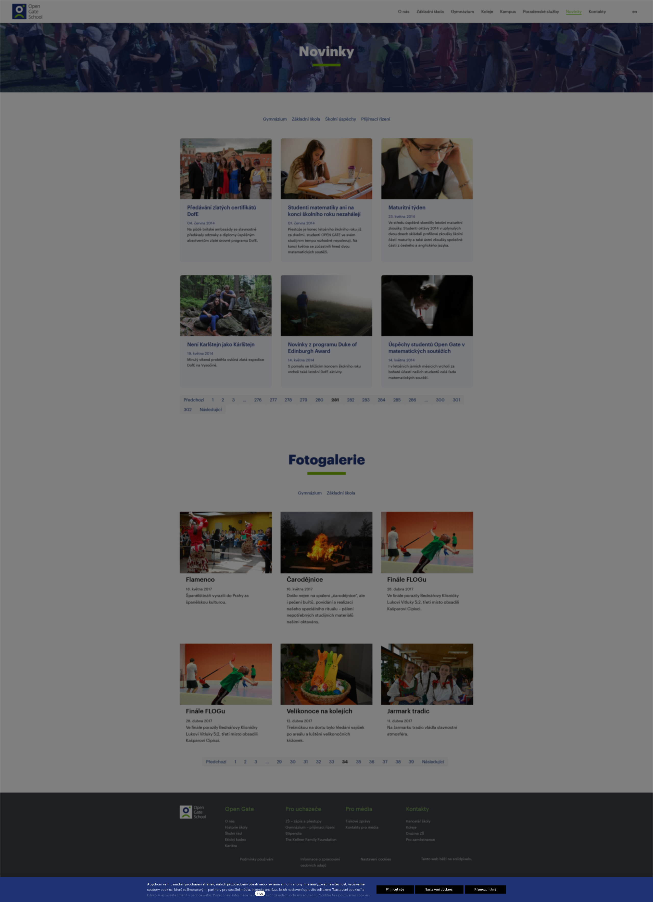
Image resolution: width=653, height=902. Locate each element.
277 (273, 399)
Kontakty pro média (362, 827)
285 (397, 399)
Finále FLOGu (406, 579)
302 (188, 409)
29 (279, 761)
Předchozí (194, 399)
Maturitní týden (406, 207)
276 (258, 399)
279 (303, 399)
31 (306, 761)
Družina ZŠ (415, 833)
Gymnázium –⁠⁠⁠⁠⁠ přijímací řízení (310, 827)
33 (331, 761)
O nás (230, 821)
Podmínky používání (256, 859)
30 (293, 761)
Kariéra (231, 845)
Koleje (411, 827)
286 (412, 399)
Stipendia (293, 833)
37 (385, 761)
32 (318, 761)
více (260, 893)
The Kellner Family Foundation (310, 839)
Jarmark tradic (408, 711)
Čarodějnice (305, 579)
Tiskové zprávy (358, 821)
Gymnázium (275, 118)
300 (440, 399)
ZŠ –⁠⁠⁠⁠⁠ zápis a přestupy (303, 821)
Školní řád (233, 833)
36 (371, 761)
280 (319, 399)
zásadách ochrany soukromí (295, 895)
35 (358, 761)
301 (456, 399)
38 (398, 761)
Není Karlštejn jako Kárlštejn (221, 344)
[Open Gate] (27, 11)
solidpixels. (462, 859)
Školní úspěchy (340, 118)
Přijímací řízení (375, 118)
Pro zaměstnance (420, 839)
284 (381, 399)
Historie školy (236, 827)
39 (411, 761)
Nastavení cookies (376, 859)
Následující (211, 409)
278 (288, 399)
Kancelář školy (418, 821)
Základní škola (306, 118)
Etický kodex (235, 839)
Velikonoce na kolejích (320, 711)
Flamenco (200, 579)
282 (350, 399)
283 (366, 399)
